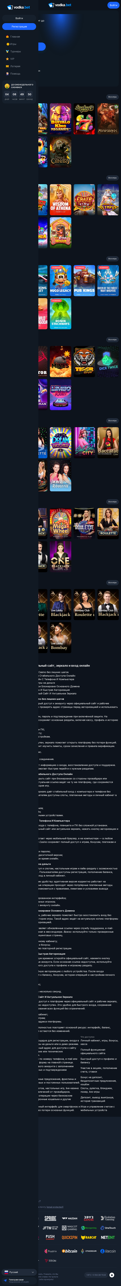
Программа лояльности (16, 1141)
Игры (12, 44)
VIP (12, 58)
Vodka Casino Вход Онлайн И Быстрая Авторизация (39, 689)
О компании (10, 1137)
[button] (19, 1272)
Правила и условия (14, 1171)
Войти (113, 5)
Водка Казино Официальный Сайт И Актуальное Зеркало (42, 693)
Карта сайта (10, 1184)
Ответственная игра (15, 1175)
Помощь (15, 73)
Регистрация (19, 26)
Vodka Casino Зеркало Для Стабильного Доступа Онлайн (41, 675)
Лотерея (15, 66)
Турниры (15, 51)
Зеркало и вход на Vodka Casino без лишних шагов (38, 672)
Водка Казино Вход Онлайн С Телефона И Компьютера (41, 679)
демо (60, 127)
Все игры (112, 97)
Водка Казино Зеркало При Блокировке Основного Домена (44, 686)
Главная (15, 36)
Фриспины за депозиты (16, 1153)
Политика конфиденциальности (20, 1179)
